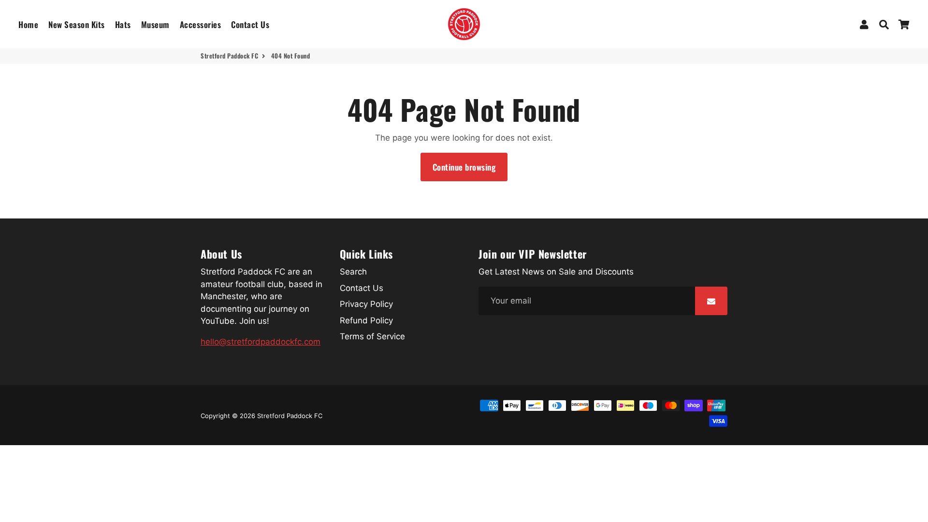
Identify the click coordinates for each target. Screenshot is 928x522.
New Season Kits (76, 24)
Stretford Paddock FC (229, 55)
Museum (155, 24)
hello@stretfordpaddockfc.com (260, 342)
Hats (123, 24)
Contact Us (250, 24)
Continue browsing (464, 167)
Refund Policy (366, 320)
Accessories (200, 24)
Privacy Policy (366, 304)
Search (353, 271)
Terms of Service (372, 336)
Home (28, 24)
